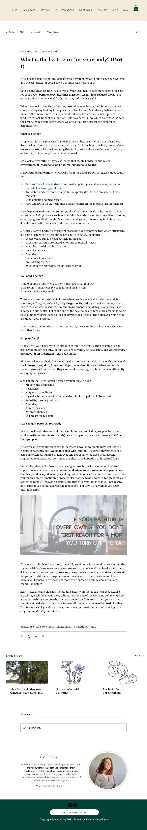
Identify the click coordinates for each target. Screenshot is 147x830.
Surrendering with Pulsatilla (68, 691)
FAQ (22, 32)
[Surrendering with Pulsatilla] (73, 672)
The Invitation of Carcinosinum (113, 691)
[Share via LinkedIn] (35, 636)
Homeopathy (35, 32)
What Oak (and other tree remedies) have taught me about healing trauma (26, 691)
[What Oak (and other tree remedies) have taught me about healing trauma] (27, 672)
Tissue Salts (52, 32)
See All (138, 655)
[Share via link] (42, 636)
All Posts (10, 32)
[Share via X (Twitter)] (28, 636)
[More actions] (125, 51)
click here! (60, 786)
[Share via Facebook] (21, 636)
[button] (135, 8)
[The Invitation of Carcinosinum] (120, 672)
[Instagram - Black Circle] (70, 805)
